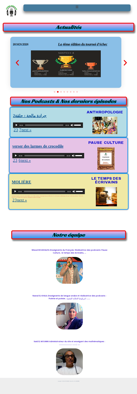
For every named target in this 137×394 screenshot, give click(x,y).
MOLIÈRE (21, 182)
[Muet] (72, 125)
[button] (77, 6)
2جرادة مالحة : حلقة (30, 115)
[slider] (78, 124)
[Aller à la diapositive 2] (58, 92)
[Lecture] (16, 125)
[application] (48, 125)
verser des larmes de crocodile (37, 146)
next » (26, 130)
